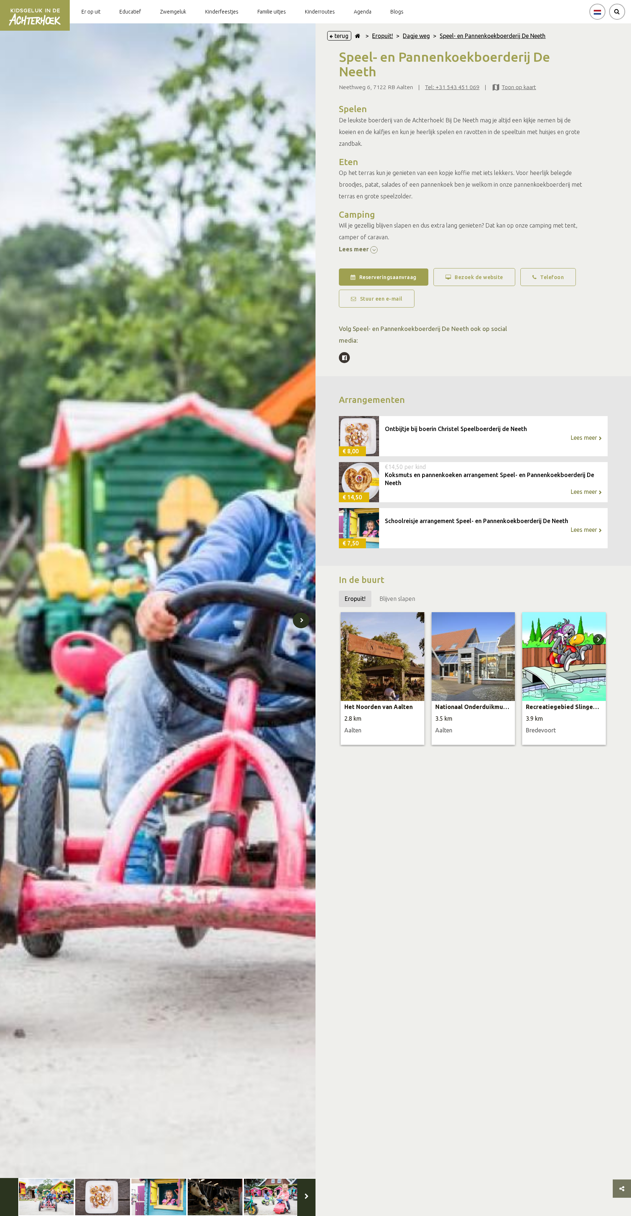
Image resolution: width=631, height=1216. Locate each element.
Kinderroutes (320, 12)
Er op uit (90, 12)
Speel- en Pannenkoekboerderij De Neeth (493, 36)
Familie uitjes (271, 12)
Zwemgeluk (173, 12)
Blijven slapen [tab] (397, 598)
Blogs (397, 12)
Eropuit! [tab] (355, 598)
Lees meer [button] (354, 249)
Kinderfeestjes (221, 12)
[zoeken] (617, 12)
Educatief (130, 12)
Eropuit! (382, 36)
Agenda (362, 12)
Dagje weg (416, 36)
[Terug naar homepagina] (357, 36)
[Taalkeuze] (597, 12)
